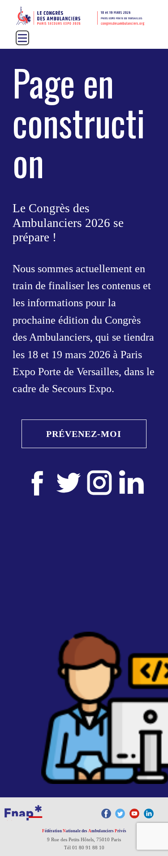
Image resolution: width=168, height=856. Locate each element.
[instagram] (99, 482)
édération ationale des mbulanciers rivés (84, 831)
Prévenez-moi (83, 434)
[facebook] (37, 482)
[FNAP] (23, 812)
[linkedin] (131, 482)
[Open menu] (22, 38)
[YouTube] (134, 813)
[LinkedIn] (149, 813)
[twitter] (68, 482)
